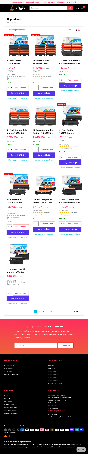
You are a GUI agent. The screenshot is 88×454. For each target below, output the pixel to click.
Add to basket (21, 88)
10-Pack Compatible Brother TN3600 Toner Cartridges (70, 62)
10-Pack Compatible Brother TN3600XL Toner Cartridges (17, 132)
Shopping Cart (9, 365)
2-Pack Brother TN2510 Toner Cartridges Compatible (66, 132)
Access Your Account (11, 374)
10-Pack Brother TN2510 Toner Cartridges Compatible (14, 62)
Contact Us (51, 368)
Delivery (7, 398)
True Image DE (53, 371)
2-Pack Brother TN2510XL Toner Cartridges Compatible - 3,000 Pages (16, 201)
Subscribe (65, 345)
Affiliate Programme (55, 383)
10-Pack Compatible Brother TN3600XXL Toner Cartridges (43, 132)
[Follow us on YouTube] (13, 429)
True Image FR (53, 374)
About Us (51, 365)
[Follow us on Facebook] (5, 429)
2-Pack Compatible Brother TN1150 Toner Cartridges (43, 201)
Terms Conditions (10, 410)
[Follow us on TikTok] (18, 429)
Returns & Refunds (10, 407)
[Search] (70, 8)
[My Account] (78, 8)
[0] (82, 8)
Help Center (8, 401)
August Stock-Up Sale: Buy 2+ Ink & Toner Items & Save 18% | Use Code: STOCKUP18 (44, 2)
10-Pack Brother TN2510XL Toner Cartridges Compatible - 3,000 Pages (42, 62)
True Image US (53, 380)
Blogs (6, 395)
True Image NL (53, 377)
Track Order (8, 371)
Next (76, 312)
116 (51, 312)
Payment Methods (10, 413)
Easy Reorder (9, 368)
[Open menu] (5, 8)
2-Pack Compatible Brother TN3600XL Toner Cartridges (16, 271)
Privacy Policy (9, 404)
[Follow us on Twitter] (9, 429)
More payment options (17, 98)
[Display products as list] (79, 30)
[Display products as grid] (76, 30)
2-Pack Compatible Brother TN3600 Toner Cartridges (70, 201)
